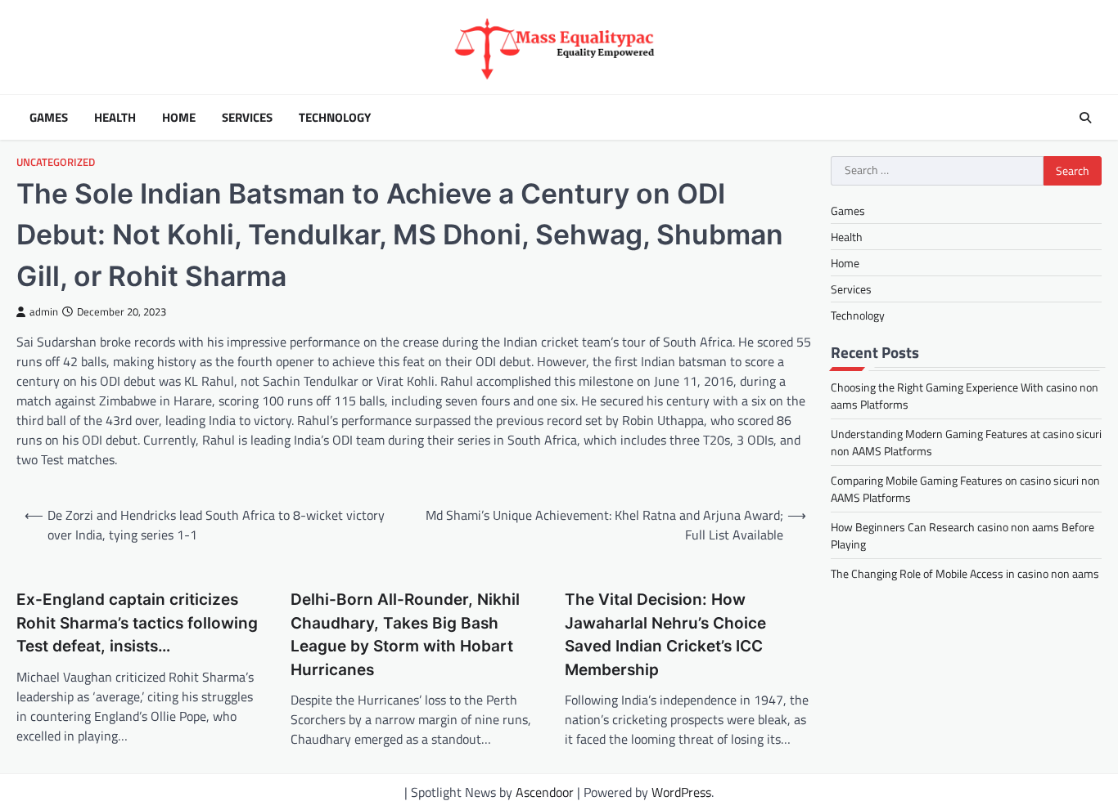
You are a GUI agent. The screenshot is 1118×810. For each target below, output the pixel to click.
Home (179, 118)
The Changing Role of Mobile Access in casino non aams (965, 574)
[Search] (1085, 117)
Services (247, 118)
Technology (335, 118)
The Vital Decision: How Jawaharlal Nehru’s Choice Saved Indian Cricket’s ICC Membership (665, 634)
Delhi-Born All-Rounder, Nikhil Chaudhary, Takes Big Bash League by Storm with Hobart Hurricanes (405, 634)
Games (48, 118)
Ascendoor (545, 792)
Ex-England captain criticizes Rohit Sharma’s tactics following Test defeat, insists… (137, 623)
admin (43, 312)
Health (115, 118)
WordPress (681, 792)
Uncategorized (55, 162)
